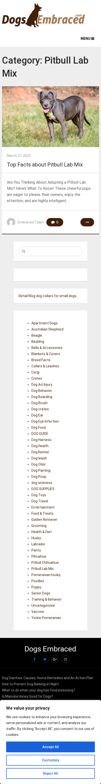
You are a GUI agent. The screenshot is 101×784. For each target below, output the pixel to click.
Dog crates (40, 409)
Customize (50, 760)
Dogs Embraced (50, 649)
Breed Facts (40, 360)
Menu (85, 39)
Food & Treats (42, 513)
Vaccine (37, 612)
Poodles (37, 581)
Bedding (37, 342)
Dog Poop (38, 477)
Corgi (35, 372)
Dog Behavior (41, 391)
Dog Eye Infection (45, 421)
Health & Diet (41, 532)
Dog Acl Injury (41, 384)
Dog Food (38, 427)
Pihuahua (38, 556)
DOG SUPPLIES (42, 489)
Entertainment (43, 507)
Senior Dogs (40, 593)
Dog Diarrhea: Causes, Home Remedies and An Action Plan (47, 678)
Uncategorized (43, 605)
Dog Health (40, 446)
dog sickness (41, 483)
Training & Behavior (46, 599)
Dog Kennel (40, 452)
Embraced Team (31, 222)
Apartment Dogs (44, 323)
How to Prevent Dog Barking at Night (30, 684)
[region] (50, 742)
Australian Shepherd (47, 329)
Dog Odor (38, 464)
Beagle (36, 335)
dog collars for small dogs (56, 296)
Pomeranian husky (46, 575)
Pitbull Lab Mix (42, 569)
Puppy (36, 587)
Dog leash (39, 458)
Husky (36, 538)
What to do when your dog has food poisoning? (38, 690)
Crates (36, 378)
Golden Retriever (44, 520)
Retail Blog (27, 296)
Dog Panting (40, 470)
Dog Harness (41, 440)
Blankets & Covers (45, 354)
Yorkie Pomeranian (46, 618)
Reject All (50, 773)
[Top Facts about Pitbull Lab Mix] (50, 116)
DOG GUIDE (39, 434)
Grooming (39, 526)
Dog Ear (37, 415)
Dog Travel (39, 501)
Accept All (50, 747)
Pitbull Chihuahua (45, 562)
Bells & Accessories (47, 348)
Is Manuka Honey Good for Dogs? (27, 696)
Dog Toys (38, 495)
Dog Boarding (41, 397)
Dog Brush (39, 403)
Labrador (38, 544)
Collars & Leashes (45, 366)
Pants (36, 550)
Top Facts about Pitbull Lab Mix (45, 165)
